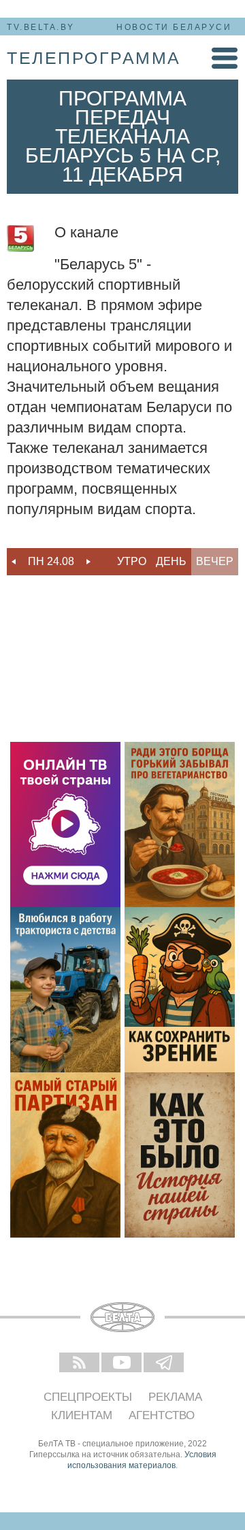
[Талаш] (65, 1155)
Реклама (175, 1397)
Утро (131, 561)
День (171, 561)
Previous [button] (13, 561)
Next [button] (88, 561)
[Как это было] (180, 1155)
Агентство (162, 1415)
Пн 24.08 (51, 561)
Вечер (214, 561)
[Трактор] (65, 989)
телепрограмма (94, 57)
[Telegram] (165, 1363)
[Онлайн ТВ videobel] (65, 824)
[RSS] (80, 1363)
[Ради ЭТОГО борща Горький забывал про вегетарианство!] (180, 824)
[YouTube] (122, 1363)
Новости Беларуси (173, 27)
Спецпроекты (88, 1397)
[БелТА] (122, 1317)
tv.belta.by (41, 27)
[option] (51, 561)
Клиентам (81, 1415)
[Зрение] (180, 989)
